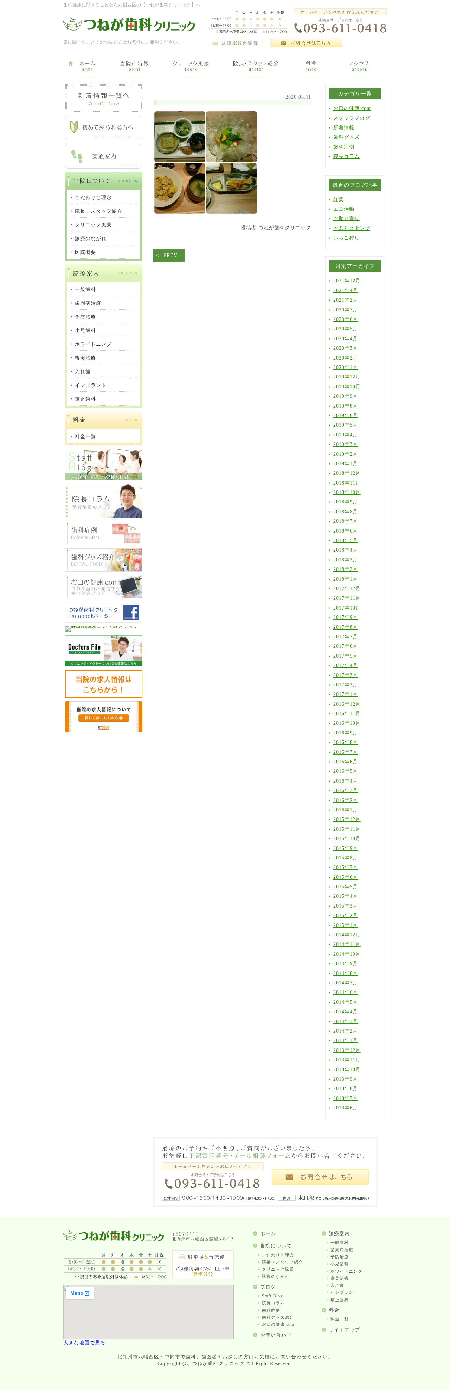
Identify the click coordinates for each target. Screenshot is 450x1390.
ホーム (268, 1233)
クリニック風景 (278, 1269)
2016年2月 (345, 800)
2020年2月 (345, 358)
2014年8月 (345, 973)
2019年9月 (345, 396)
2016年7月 (345, 752)
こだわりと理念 (278, 1255)
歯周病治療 (341, 1249)
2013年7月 (345, 1098)
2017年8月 (345, 627)
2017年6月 (345, 646)
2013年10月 (347, 1069)
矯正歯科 (339, 1299)
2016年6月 (345, 761)
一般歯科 (339, 1242)
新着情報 (343, 127)
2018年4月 (345, 550)
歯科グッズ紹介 (278, 1317)
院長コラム (346, 156)
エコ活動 (343, 209)
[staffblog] (103, 478)
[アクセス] (360, 66)
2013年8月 (345, 1088)
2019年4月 (345, 434)
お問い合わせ (276, 1335)
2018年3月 (345, 559)
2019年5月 (345, 425)
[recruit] (103, 696)
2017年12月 (347, 588)
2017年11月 (347, 598)
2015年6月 (345, 877)
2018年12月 (347, 473)
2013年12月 (347, 1050)
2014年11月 (347, 944)
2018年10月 (347, 492)
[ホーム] (87, 66)
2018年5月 (345, 540)
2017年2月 (345, 684)
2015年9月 (345, 848)
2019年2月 (345, 454)
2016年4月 (345, 781)
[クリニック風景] (190, 66)
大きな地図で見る (84, 1342)
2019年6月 (345, 415)
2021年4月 (345, 290)
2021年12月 (347, 280)
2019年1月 (345, 463)
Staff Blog (272, 1295)
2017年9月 (345, 617)
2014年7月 (345, 983)
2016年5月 (345, 771)
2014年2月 (345, 1031)
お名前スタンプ (351, 228)
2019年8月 (345, 406)
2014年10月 (347, 954)
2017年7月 (345, 636)
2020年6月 (345, 319)
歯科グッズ (346, 137)
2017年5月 (345, 656)
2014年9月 (345, 963)
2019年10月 (347, 386)
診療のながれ (275, 1276)
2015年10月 (347, 838)
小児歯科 (339, 1263)
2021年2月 (345, 300)
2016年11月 (347, 713)
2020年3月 (345, 348)
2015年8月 (345, 858)
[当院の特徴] (134, 66)
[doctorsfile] (103, 664)
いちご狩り (346, 238)
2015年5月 (345, 886)
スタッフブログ (351, 118)
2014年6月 (345, 992)
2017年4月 (345, 665)
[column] (103, 516)
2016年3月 (345, 790)
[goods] (103, 570)
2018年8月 (345, 511)
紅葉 (338, 199)
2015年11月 (347, 829)
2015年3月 (345, 906)
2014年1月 (345, 1040)
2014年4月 (345, 1011)
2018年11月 (347, 483)
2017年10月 (347, 608)
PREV (171, 255)
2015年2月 (345, 915)
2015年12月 (347, 819)
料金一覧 (339, 1319)
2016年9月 (345, 733)
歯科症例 (343, 147)
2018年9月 (345, 502)
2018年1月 (345, 579)
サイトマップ (344, 1329)
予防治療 (339, 1256)
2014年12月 (347, 934)
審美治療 (339, 1278)
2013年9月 (345, 1079)
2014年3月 (345, 1021)
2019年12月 (347, 377)
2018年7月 (345, 521)
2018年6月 (345, 531)
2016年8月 (345, 742)
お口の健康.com (352, 108)
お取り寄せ (346, 218)
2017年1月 (345, 694)
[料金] (311, 66)
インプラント (344, 1292)
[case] (103, 543)
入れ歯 (337, 1285)
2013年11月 (347, 1059)
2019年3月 (345, 444)
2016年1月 (345, 809)
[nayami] (103, 596)
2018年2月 (345, 569)
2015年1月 (345, 925)
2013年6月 (345, 1108)
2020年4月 (345, 338)
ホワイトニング (346, 1271)
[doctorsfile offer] (103, 730)
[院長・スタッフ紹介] (255, 66)
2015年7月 (345, 867)
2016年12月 (347, 704)
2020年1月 (345, 367)
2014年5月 (345, 1002)
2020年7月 (345, 309)
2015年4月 (345, 896)
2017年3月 (345, 675)
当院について (276, 1246)
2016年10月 (347, 723)
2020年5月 (345, 328)
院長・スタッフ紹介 (282, 1262)
